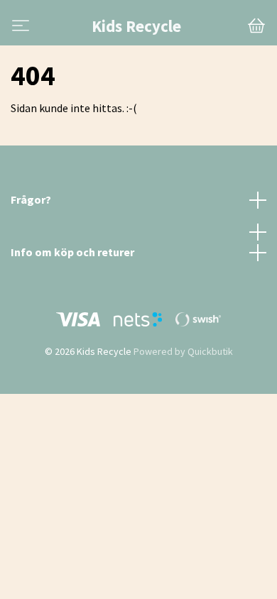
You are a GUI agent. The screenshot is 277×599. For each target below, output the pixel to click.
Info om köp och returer (72, 252)
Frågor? (31, 199)
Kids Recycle (136, 26)
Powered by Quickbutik (183, 351)
